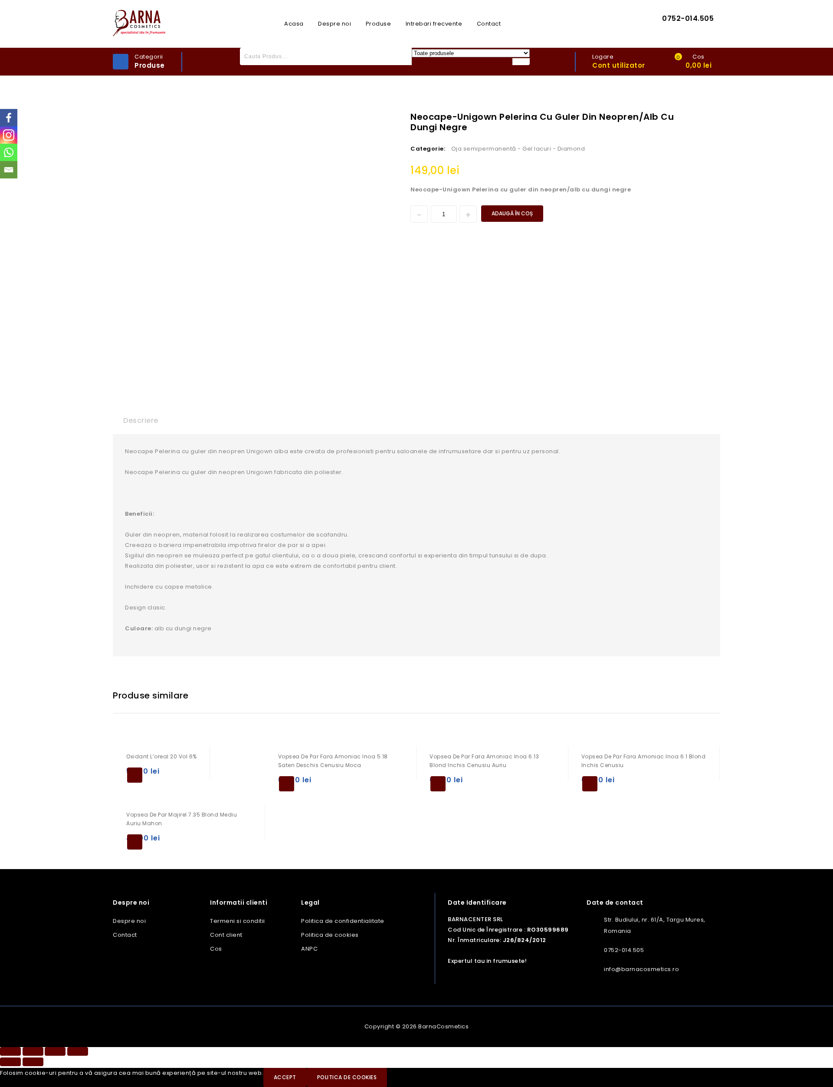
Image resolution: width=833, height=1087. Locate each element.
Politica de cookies (330, 935)
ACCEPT (285, 1077)
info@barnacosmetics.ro (641, 969)
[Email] (8, 169)
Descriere (140, 420)
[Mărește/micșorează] (77, 1051)
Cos (216, 949)
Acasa (294, 24)
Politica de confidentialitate (342, 921)
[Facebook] (8, 117)
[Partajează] (33, 1051)
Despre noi (334, 24)
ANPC (309, 949)
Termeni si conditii (237, 921)
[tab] (141, 421)
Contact (489, 24)
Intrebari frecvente (434, 24)
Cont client (226, 935)
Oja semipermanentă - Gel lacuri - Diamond (518, 149)
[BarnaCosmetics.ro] (139, 23)
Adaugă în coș (512, 213)
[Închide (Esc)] (10, 1051)
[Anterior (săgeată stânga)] (10, 1061)
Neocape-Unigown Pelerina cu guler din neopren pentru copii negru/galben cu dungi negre (697, 116)
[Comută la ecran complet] (55, 1051)
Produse (378, 24)
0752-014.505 (688, 18)
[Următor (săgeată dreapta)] (33, 1061)
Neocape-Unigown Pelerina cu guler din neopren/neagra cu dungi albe (708, 116)
